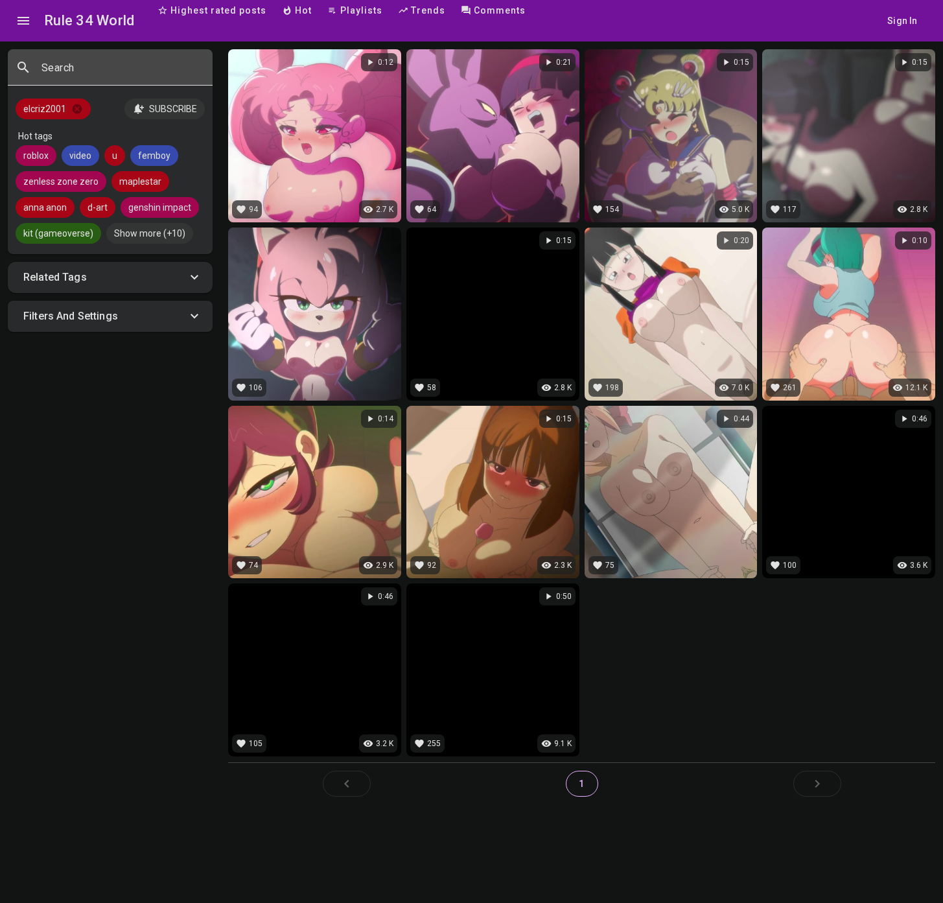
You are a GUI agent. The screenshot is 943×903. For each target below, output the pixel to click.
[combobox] (121, 72)
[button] (110, 277)
